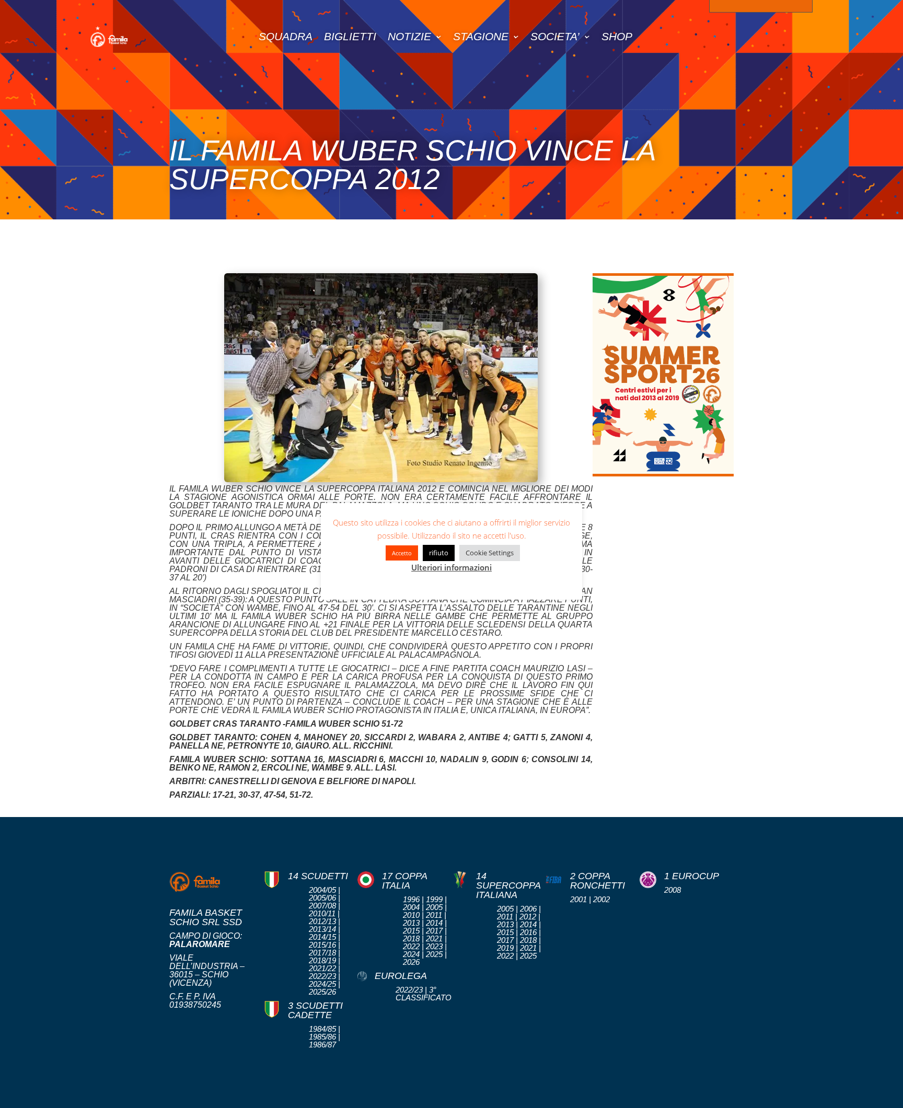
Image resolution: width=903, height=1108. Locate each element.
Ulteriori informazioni (451, 567)
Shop (616, 36)
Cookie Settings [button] (490, 552)
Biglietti (350, 36)
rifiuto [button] (438, 552)
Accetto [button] (402, 553)
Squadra (285, 36)
